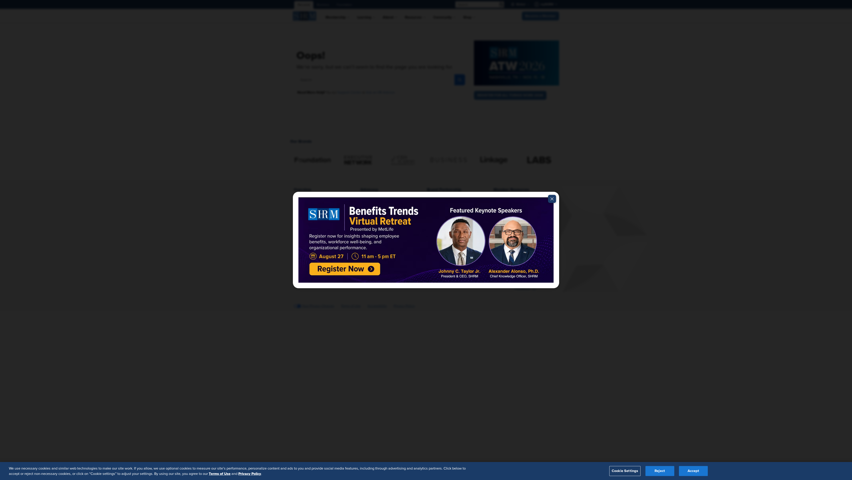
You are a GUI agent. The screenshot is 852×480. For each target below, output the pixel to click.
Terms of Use (220, 473)
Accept (693, 471)
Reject (660, 471)
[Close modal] (552, 199)
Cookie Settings (625, 471)
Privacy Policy (249, 473)
